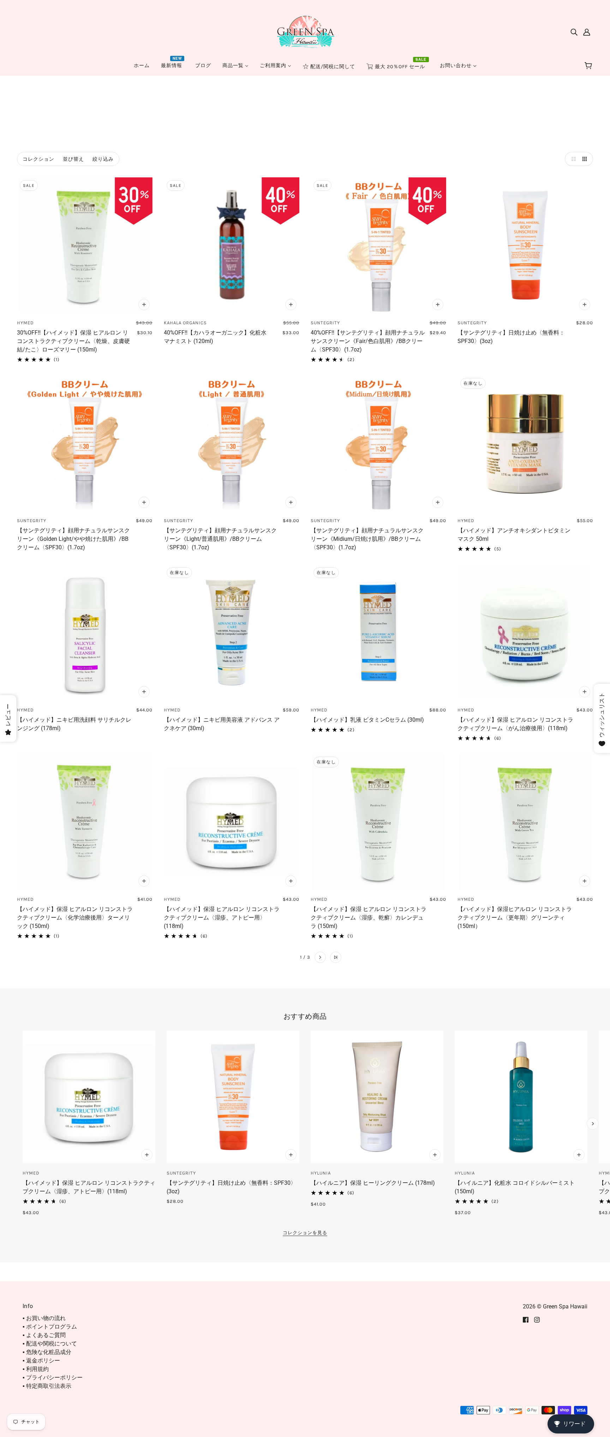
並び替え (73, 159)
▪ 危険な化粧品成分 (47, 1352)
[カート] (589, 66)
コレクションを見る (305, 1232)
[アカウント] (586, 32)
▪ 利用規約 (36, 1369)
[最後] (335, 957)
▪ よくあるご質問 (44, 1335)
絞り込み (103, 159)
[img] (574, 32)
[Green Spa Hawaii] (305, 31)
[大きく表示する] (572, 159)
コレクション (38, 159)
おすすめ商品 (305, 1016)
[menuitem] (141, 65)
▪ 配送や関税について (50, 1343)
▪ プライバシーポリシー (53, 1377)
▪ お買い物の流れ (44, 1318)
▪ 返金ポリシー (41, 1360)
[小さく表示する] (586, 159)
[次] (320, 957)
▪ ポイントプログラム (50, 1326)
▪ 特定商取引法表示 (47, 1386)
